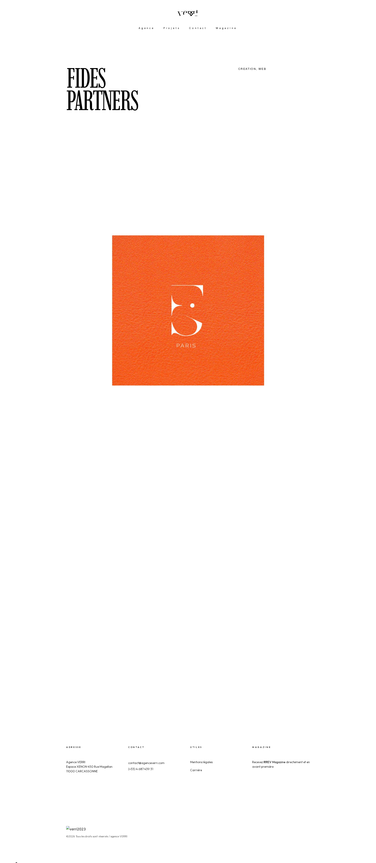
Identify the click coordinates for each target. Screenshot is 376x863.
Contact (198, 28)
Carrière (196, 770)
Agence (146, 28)
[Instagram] (283, 828)
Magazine (226, 28)
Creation (247, 69)
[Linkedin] (295, 828)
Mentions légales (201, 762)
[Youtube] (308, 828)
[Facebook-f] (271, 828)
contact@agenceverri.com (146, 763)
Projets (171, 28)
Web (262, 69)
